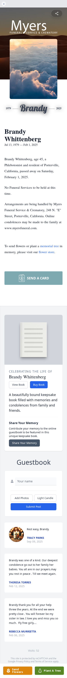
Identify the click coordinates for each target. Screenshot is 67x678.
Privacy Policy (23, 661)
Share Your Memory (24, 443)
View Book (18, 384)
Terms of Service (43, 661)
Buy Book (38, 384)
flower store (46, 252)
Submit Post (33, 506)
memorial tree (49, 246)
